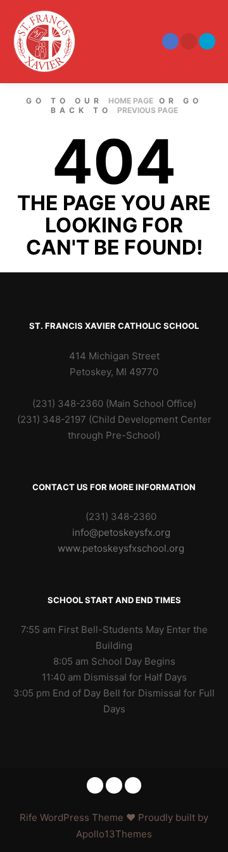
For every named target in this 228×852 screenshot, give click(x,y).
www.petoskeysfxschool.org (121, 548)
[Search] (119, 41)
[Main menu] (142, 41)
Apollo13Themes (114, 834)
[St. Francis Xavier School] (44, 41)
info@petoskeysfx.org (121, 532)
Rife (28, 817)
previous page (147, 110)
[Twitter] (207, 41)
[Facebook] (170, 41)
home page (130, 100)
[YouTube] (188, 41)
